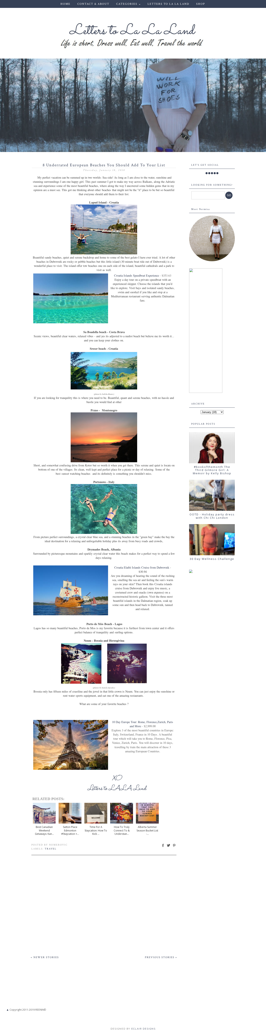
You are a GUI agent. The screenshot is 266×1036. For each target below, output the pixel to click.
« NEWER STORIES (45, 957)
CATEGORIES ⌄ (128, 4)
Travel (51, 848)
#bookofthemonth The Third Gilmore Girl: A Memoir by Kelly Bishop (212, 470)
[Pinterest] (215, 173)
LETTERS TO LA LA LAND (168, 4)
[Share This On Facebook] (163, 846)
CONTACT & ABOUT (93, 4)
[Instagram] (212, 173)
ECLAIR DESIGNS (143, 1028)
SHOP (200, 4)
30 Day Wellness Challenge (212, 559)
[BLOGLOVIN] (217, 173)
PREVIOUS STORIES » (161, 957)
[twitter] (209, 173)
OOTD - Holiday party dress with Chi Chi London (212, 516)
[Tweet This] (168, 846)
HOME (65, 4)
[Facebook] (207, 173)
